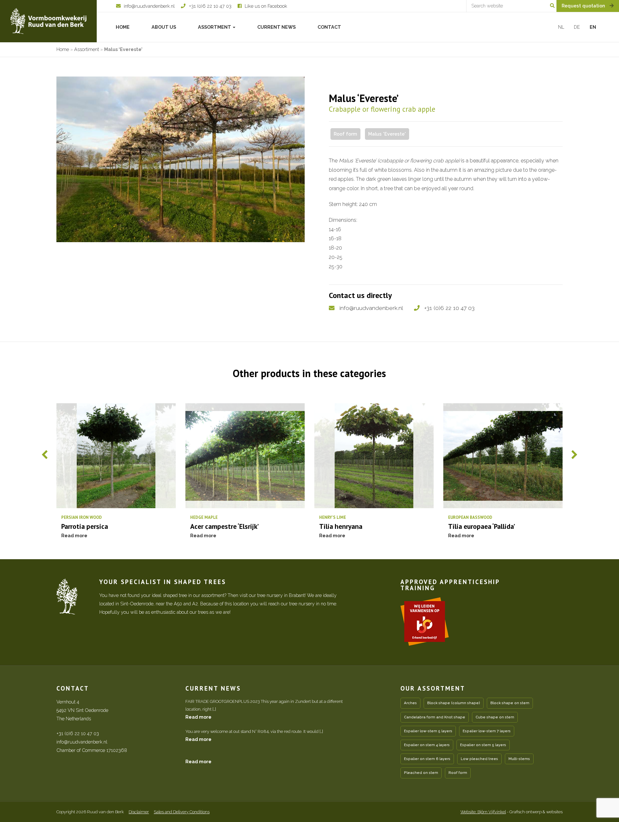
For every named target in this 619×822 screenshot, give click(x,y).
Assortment (215, 27)
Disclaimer (139, 811)
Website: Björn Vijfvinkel (483, 811)
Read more (198, 717)
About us (164, 27)
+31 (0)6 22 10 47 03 (449, 307)
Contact (329, 27)
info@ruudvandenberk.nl (371, 307)
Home (123, 27)
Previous (45, 454)
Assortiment (86, 49)
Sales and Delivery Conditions (182, 811)
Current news (276, 27)
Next (574, 454)
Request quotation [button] (584, 5)
